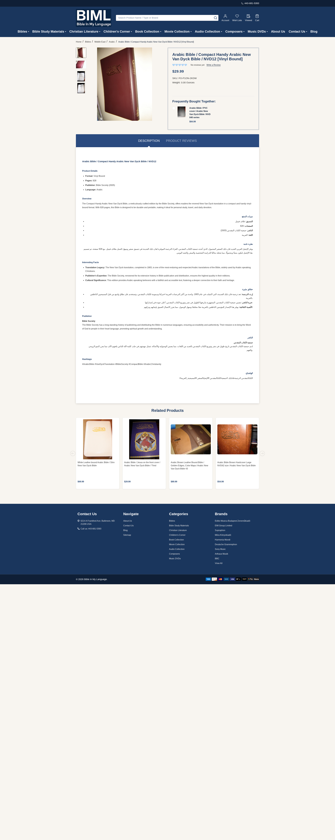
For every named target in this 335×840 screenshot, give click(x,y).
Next (262, 453)
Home (79, 42)
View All (218, 563)
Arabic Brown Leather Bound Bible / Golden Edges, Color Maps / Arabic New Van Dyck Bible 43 (189, 465)
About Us (278, 31)
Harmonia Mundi (222, 540)
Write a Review (213, 65)
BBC (217, 558)
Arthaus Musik (221, 554)
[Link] (93, 18)
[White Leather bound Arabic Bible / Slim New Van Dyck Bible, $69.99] (98, 439)
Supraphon (220, 530)
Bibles (22, 31)
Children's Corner (117, 31)
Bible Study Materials (48, 31)
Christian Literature (83, 31)
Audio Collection (207, 31)
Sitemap (127, 535)
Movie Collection (177, 31)
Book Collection (147, 31)
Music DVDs (257, 31)
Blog (313, 31)
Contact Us (297, 31)
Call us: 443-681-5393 (91, 529)
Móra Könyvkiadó (223, 535)
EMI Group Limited (223, 525)
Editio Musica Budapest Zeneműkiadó (232, 521)
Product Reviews (181, 140)
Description (149, 140)
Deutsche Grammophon (226, 544)
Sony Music (220, 549)
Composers (233, 31)
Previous (72, 453)
